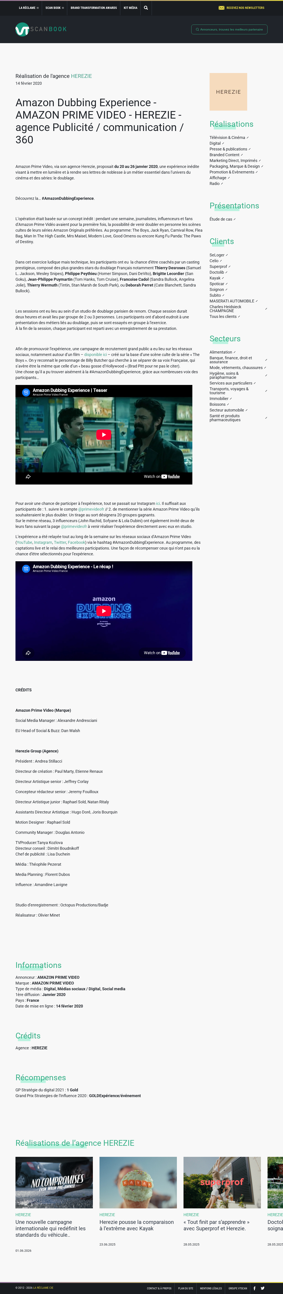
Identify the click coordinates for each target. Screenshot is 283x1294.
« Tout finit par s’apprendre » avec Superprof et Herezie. (216, 1225)
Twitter (60, 542)
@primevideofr (91, 509)
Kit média (130, 8)
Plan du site (185, 1288)
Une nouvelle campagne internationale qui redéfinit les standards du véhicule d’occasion (50, 1231)
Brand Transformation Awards (94, 8)
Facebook (76, 542)
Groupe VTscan (238, 1288)
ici (158, 503)
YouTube (24, 542)
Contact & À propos (159, 1288)
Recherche (146, 8)
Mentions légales (211, 1288)
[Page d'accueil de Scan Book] (40, 29)
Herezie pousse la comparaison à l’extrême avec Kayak (136, 1225)
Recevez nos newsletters (245, 8)
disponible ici (95, 354)
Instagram (43, 542)
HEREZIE (81, 76)
